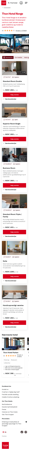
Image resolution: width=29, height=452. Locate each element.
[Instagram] (25, 432)
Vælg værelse (14, 95)
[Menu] (26, 2)
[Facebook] (22, 432)
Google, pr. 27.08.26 (21, 30)
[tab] (8, 57)
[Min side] (21, 2)
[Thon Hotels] (3, 2)
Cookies (4, 436)
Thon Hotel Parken (10, 353)
